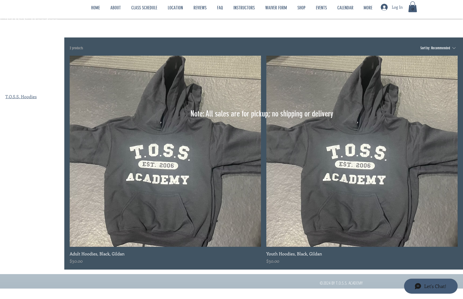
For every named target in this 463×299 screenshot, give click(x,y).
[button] (412, 6)
